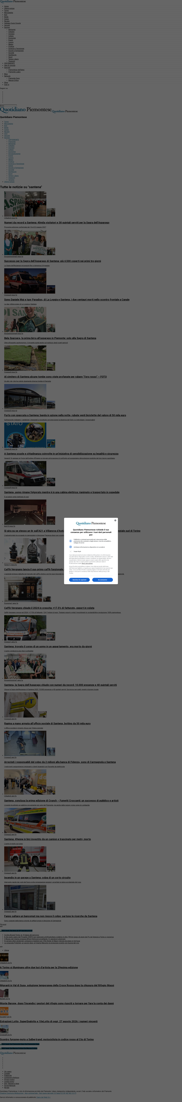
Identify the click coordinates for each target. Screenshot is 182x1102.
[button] (91, 551)
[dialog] (91, 551)
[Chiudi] (115, 520)
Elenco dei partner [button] (87, 563)
